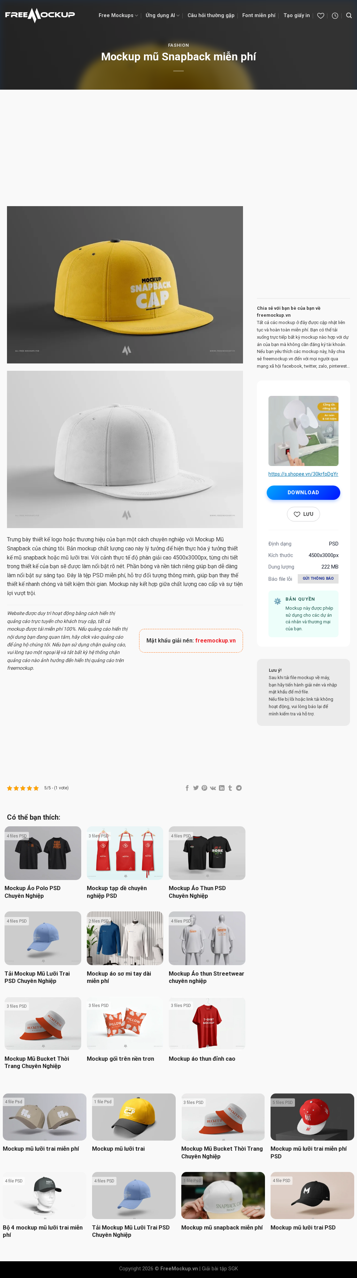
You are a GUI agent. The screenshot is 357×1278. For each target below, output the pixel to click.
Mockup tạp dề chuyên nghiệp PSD (117, 892)
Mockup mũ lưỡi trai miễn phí (41, 1148)
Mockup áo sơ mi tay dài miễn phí (119, 977)
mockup (15, 629)
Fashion (178, 45)
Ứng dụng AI (160, 15)
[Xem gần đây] (335, 15)
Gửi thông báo (318, 578)
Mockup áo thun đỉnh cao (202, 1058)
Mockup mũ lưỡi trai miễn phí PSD (309, 1152)
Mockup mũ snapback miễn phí (222, 1227)
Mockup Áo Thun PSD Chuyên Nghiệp (197, 892)
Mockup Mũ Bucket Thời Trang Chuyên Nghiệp (37, 1062)
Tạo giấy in (296, 15)
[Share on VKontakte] (213, 788)
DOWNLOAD (303, 492)
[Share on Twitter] (195, 788)
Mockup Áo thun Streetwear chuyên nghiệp (206, 977)
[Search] (349, 15)
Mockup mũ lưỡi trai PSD (303, 1227)
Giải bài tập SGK (220, 1269)
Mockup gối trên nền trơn (120, 1058)
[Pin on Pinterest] (204, 788)
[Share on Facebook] (187, 788)
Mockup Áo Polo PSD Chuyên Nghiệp (33, 892)
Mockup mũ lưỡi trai (118, 1148)
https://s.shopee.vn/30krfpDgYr (303, 474)
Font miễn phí (258, 15)
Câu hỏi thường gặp (211, 15)
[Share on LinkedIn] (221, 788)
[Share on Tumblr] (230, 788)
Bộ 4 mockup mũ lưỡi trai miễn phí (43, 1231)
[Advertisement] (178, 149)
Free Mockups (116, 15)
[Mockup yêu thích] (321, 15)
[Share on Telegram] (238, 788)
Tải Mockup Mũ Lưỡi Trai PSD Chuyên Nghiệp (37, 977)
